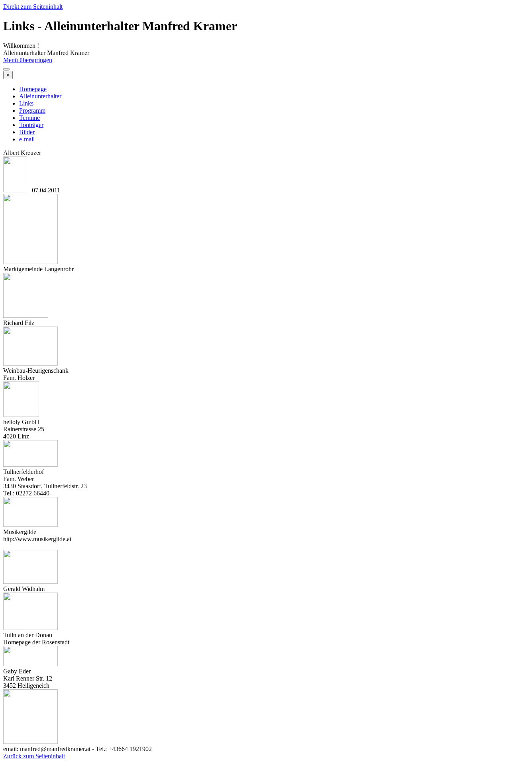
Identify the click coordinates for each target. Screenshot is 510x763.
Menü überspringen (27, 60)
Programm (32, 110)
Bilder (27, 132)
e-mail (27, 139)
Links (26, 103)
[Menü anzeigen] (6, 69)
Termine (29, 117)
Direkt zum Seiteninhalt (33, 6)
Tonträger (31, 124)
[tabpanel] (255, 171)
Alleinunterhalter (40, 96)
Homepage (33, 89)
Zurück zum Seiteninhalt (34, 756)
